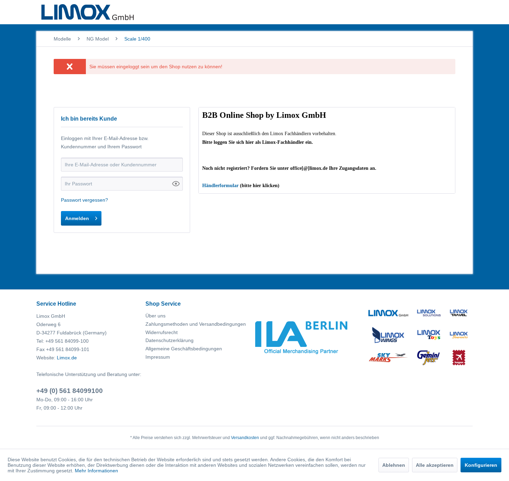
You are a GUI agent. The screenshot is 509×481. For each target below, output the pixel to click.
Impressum (157, 357)
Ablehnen (393, 465)
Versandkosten (245, 437)
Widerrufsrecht (161, 332)
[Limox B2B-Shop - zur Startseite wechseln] (87, 12)
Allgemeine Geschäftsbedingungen (183, 348)
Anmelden (77, 218)
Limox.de (67, 357)
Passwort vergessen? (84, 200)
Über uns (155, 315)
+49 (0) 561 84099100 (69, 390)
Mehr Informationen (96, 470)
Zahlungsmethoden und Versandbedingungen (195, 324)
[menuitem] (62, 38)
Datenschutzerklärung (169, 340)
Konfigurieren (481, 465)
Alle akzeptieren (435, 465)
